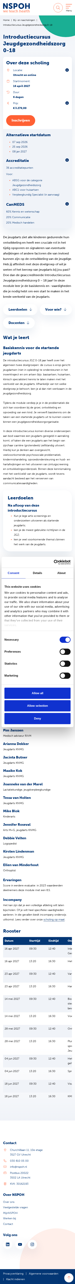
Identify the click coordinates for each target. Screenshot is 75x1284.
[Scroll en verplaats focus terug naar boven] (68, 1277)
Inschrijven (21, 120)
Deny (37, 718)
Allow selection (37, 705)
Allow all (37, 693)
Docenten (16, 323)
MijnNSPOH (10, 1213)
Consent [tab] (13, 573)
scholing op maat (54, 919)
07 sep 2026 (20, 142)
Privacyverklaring (13, 1273)
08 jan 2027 (19, 151)
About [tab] (61, 573)
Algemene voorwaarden (43, 1273)
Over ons (8, 1202)
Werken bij (9, 1218)
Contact (8, 1224)
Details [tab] (37, 573)
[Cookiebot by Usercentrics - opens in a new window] (54, 562)
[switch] (65, 652)
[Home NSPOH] (16, 7)
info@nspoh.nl (18, 1166)
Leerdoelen (17, 309)
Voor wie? (53, 309)
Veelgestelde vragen (15, 1207)
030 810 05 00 (19, 1160)
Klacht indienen (15, 1279)
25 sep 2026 (20, 146)
